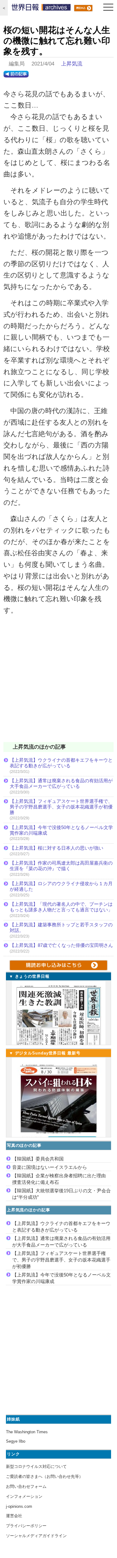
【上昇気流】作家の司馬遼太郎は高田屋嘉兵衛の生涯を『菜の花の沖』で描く (61, 865)
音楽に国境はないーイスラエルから (49, 1167)
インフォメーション (24, 1496)
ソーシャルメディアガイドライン (36, 1535)
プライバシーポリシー (26, 1525)
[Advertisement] (58, 682)
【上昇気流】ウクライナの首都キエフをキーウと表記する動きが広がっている (61, 762)
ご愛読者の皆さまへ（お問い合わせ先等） (44, 1476)
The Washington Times (27, 1432)
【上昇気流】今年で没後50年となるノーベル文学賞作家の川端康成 (61, 830)
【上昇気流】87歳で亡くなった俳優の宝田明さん (61, 945)
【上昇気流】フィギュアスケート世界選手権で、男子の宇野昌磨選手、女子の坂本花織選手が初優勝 (61, 806)
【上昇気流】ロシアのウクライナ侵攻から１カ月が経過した (61, 886)
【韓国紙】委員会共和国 (38, 1158)
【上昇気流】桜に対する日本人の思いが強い (56, 848)
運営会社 (14, 1515)
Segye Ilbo (15, 1441)
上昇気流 (71, 64)
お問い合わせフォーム (26, 1486)
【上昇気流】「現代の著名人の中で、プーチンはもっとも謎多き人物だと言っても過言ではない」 (61, 906)
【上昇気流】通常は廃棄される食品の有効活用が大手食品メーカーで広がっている (61, 783)
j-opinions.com (19, 1506)
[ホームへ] (41, 9)
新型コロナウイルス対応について (36, 1466)
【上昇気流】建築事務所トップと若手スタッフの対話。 (61, 927)
